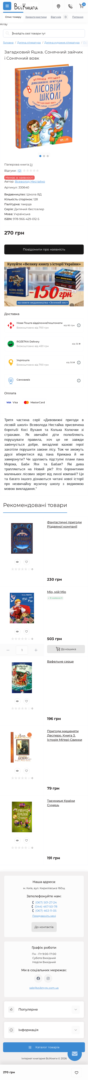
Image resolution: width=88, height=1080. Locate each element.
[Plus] (36, 650)
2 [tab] (44, 156)
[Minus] (8, 650)
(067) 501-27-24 (46, 902)
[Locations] (58, 6)
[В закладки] (76, 1072)
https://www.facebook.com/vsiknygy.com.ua (38, 978)
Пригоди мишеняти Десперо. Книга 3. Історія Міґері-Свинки (64, 735)
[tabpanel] (44, 106)
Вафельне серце (60, 661)
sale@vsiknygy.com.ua (44, 987)
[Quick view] (17, 562)
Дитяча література (29, 42)
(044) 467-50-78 (46, 906)
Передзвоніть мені (44, 915)
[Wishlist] (27, 562)
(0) (19, 170)
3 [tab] (48, 156)
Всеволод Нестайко (30, 181)
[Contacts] (70, 6)
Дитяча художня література (62, 42)
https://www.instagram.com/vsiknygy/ (48, 978)
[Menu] (7, 6)
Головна (8, 42)
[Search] (7, 33)
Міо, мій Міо (56, 592)
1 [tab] (40, 156)
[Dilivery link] (78, 325)
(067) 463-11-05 (45, 910)
